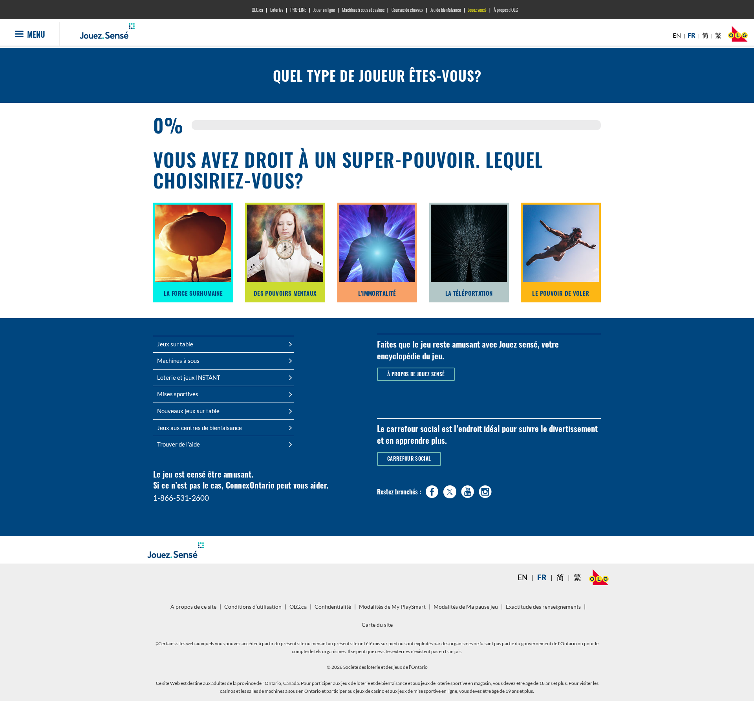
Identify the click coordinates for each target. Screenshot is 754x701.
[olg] (738, 36)
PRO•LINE (298, 9)
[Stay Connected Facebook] (432, 490)
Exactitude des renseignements (543, 607)
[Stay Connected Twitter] (449, 490)
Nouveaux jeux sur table (188, 410)
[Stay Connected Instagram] (485, 490)
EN (677, 35)
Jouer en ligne (324, 9)
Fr (542, 577)
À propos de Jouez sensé (416, 374)
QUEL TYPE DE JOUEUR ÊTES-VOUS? (377, 75)
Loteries (276, 9)
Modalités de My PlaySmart (393, 609)
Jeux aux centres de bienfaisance (199, 427)
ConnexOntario (250, 485)
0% (166, 125)
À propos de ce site (193, 607)
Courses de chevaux (407, 9)
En (522, 577)
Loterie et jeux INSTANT (188, 377)
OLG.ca (257, 9)
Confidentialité (334, 609)
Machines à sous (178, 360)
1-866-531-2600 (181, 497)
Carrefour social (409, 458)
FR (691, 35)
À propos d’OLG (506, 9)
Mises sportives (177, 393)
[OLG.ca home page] (599, 577)
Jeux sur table (175, 344)
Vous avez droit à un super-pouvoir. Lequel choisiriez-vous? (348, 168)
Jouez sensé (477, 9)
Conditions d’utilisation (253, 607)
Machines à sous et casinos (363, 9)
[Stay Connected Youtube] (467, 490)
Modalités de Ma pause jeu (467, 609)
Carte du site (377, 625)
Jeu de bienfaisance (445, 9)
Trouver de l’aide (178, 444)
